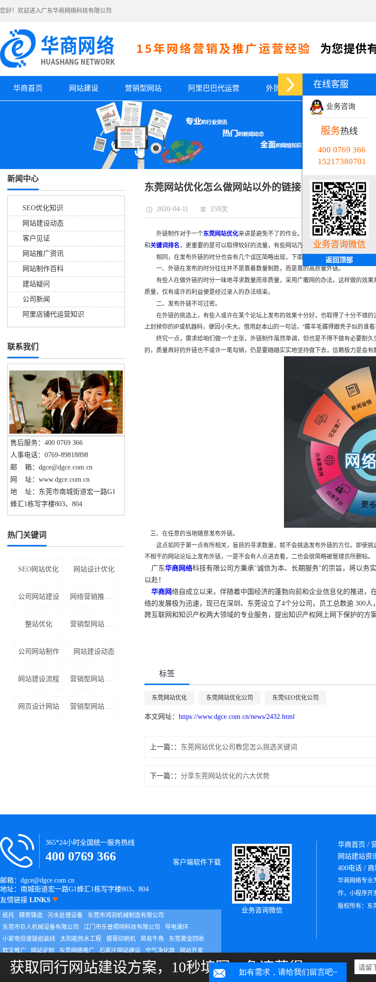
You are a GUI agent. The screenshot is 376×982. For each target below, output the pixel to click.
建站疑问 (36, 284)
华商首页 (28, 88)
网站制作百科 (43, 268)
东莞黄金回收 (186, 938)
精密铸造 (31, 915)
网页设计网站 (38, 706)
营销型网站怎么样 (94, 624)
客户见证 (36, 238)
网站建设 (83, 88)
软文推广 (14, 950)
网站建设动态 (43, 223)
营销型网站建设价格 (94, 679)
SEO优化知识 (43, 208)
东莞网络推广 (76, 950)
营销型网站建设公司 (94, 706)
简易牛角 (152, 938)
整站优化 (38, 624)
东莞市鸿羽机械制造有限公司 (126, 915)
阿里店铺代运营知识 (53, 314)
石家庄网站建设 (120, 950)
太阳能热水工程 (80, 938)
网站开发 (191, 950)
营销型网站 (143, 88)
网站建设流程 (38, 679)
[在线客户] (290, 85)
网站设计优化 (94, 569)
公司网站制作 (38, 651)
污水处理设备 (65, 915)
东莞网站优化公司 (229, 697)
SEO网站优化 (38, 569)
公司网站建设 (38, 596)
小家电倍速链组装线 (28, 938)
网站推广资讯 (43, 253)
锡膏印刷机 (121, 938)
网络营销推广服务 (94, 596)
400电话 (350, 868)
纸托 (8, 915)
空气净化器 (160, 950)
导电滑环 (176, 927)
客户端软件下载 (197, 862)
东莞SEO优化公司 (295, 697)
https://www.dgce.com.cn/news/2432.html (237, 716)
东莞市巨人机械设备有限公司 (40, 927)
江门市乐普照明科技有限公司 (122, 927)
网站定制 (42, 950)
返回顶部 (339, 260)
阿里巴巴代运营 (213, 88)
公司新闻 (36, 299)
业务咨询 (339, 106)
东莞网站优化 (169, 697)
